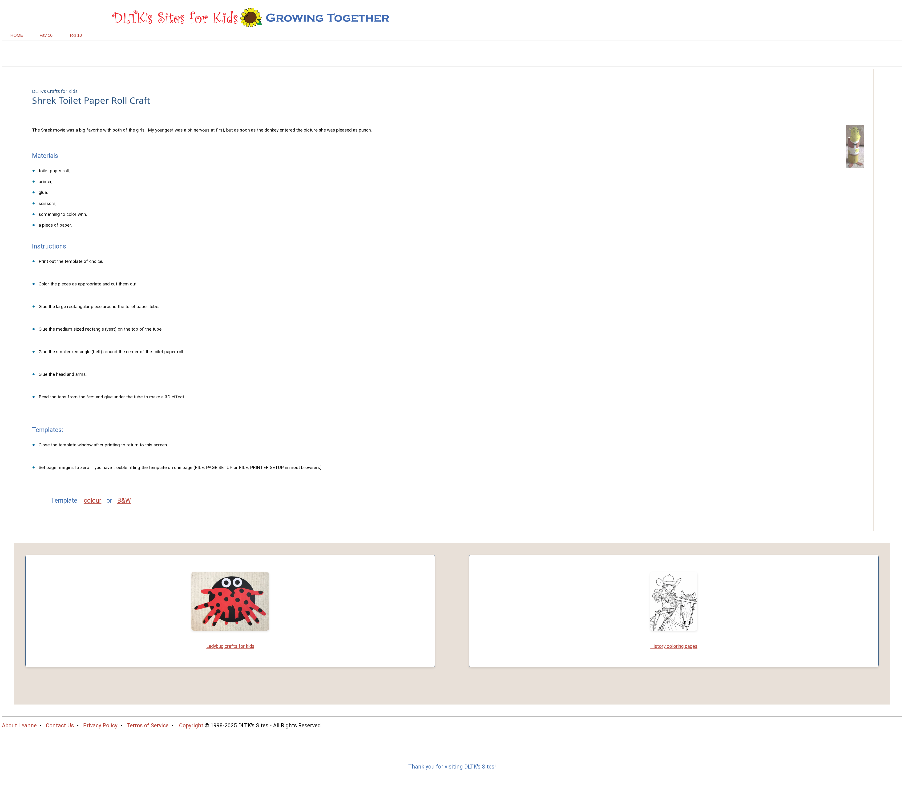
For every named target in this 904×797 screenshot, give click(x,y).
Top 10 (75, 35)
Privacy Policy (100, 725)
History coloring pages (673, 646)
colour (92, 500)
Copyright (191, 725)
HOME (16, 35)
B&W (124, 500)
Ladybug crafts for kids (230, 646)
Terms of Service (148, 725)
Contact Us (60, 725)
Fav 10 (46, 35)
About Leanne (19, 725)
